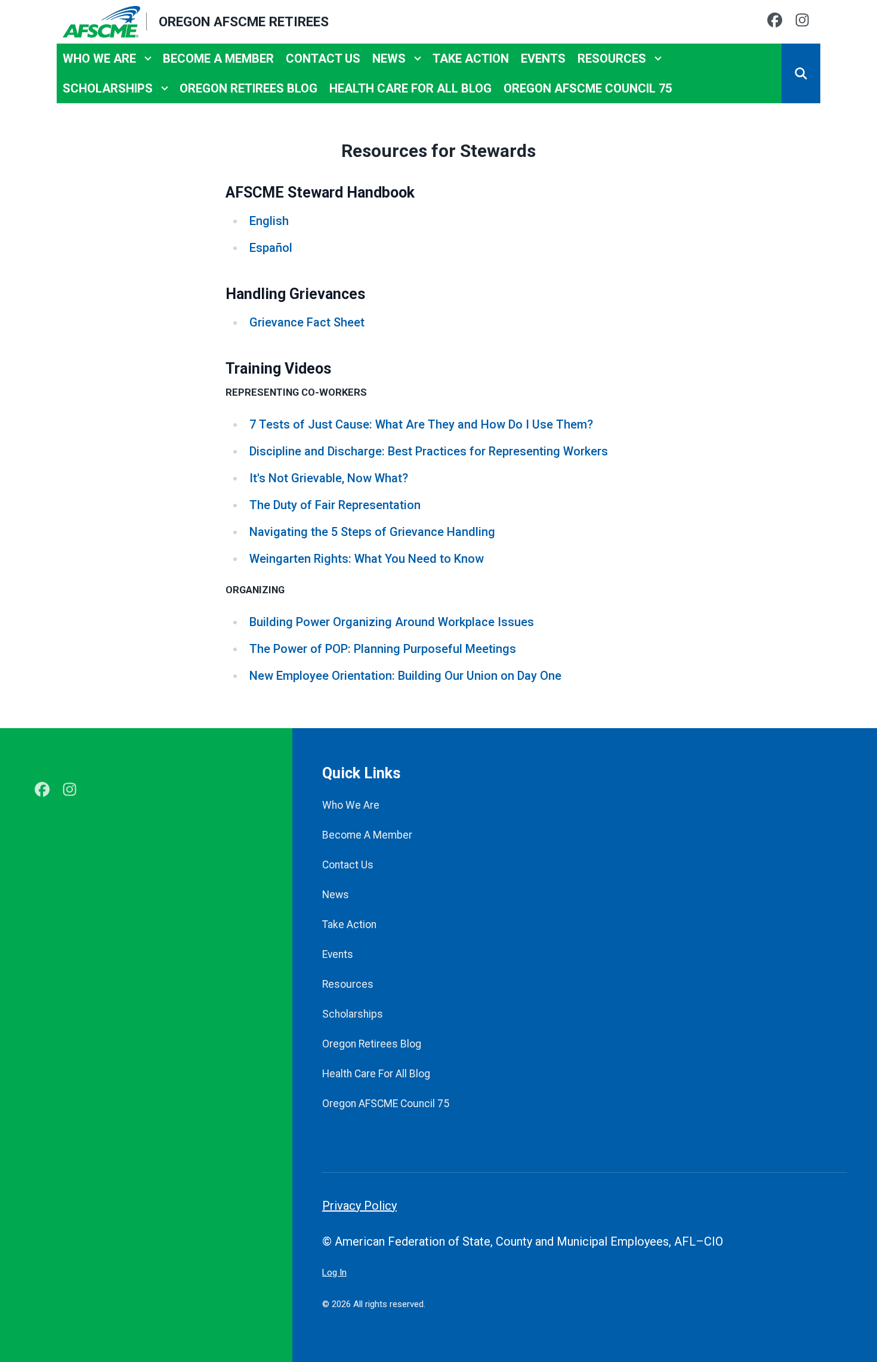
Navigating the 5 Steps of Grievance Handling (372, 532)
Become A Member (218, 58)
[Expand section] (148, 58)
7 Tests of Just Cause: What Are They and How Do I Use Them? (421, 424)
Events (543, 58)
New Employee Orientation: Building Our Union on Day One (405, 675)
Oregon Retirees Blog (248, 88)
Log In (334, 1272)
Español (270, 248)
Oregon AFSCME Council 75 (588, 88)
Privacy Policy (359, 1205)
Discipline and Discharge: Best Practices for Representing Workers (428, 451)
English (269, 221)
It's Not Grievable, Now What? (328, 478)
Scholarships (108, 88)
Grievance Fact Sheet (307, 322)
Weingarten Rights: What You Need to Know (366, 558)
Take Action (471, 58)
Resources (612, 58)
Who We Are (99, 58)
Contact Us (323, 58)
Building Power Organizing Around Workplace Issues (391, 622)
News (389, 58)
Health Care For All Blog (410, 88)
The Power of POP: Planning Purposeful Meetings (382, 649)
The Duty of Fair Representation (335, 505)
